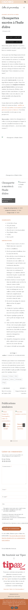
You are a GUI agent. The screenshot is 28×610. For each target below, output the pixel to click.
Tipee (6, 579)
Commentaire (7, 466)
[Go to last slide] (4, 425)
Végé (4, 382)
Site (3, 504)
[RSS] (10, 2)
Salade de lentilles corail (7, 426)
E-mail (4, 496)
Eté (16, 376)
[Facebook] (5, 2)
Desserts (4, 14)
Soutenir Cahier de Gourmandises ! (14, 589)
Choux (11, 376)
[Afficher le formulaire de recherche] (25, 2)
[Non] (26, 604)
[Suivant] (24, 425)
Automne (5, 376)
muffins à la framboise (15, 107)
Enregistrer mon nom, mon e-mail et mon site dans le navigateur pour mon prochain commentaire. (14, 510)
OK (12, 607)
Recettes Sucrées (13, 14)
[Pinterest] (7, 2)
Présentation (14, 594)
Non (16, 607)
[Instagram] (3, 2)
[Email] (12, 2)
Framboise (5, 379)
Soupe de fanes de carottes (20, 391)
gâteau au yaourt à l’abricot (10, 110)
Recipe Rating (6, 459)
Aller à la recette (14, 37)
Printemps (19, 379)
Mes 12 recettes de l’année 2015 (6, 391)
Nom (4, 489)
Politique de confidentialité (14, 598)
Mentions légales (14, 596)
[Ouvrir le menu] (24, 7)
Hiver (12, 379)
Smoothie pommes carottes (20, 426)
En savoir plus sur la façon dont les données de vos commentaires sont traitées (13, 538)
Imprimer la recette (14, 42)
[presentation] (7, 416)
